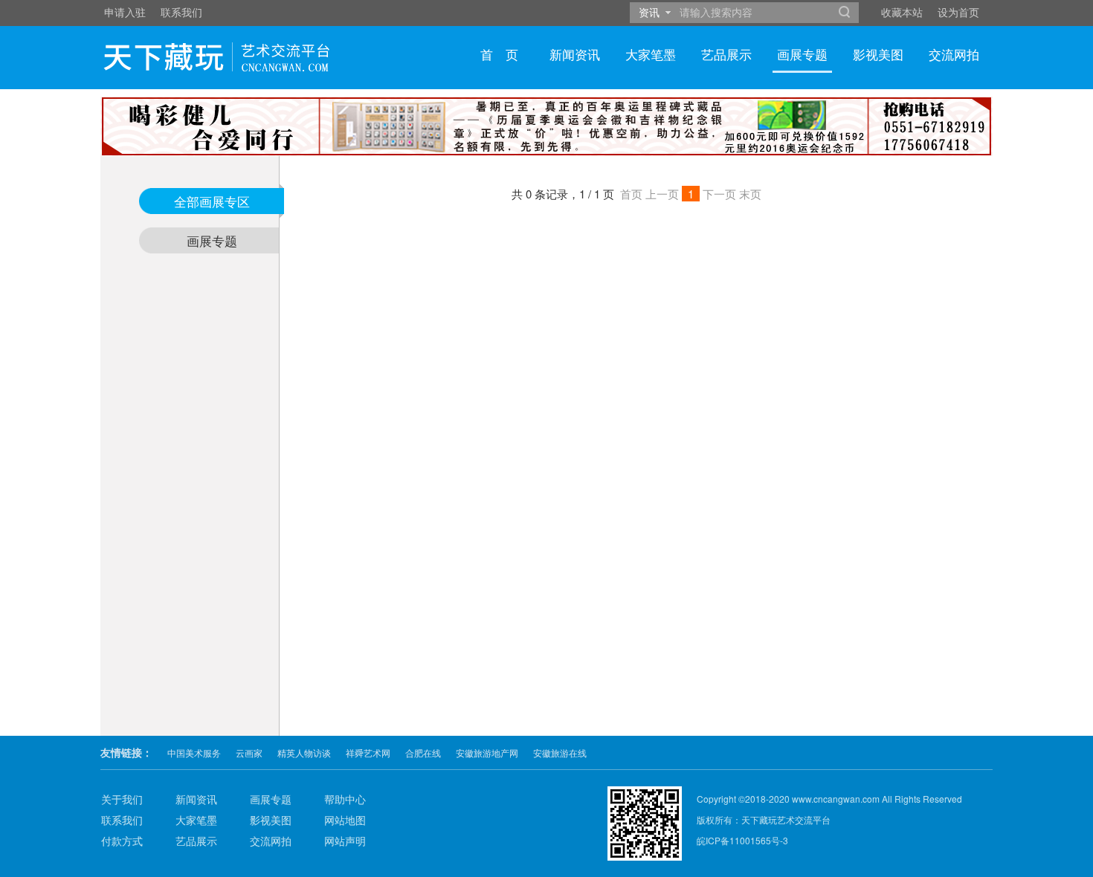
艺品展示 (726, 54)
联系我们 (181, 11)
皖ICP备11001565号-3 (742, 840)
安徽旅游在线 (560, 752)
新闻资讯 (574, 54)
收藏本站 (902, 11)
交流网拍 (954, 54)
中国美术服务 (194, 752)
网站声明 (345, 840)
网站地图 (345, 819)
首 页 (499, 54)
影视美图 (878, 54)
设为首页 (958, 11)
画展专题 (802, 54)
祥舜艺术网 (368, 752)
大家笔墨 (650, 54)
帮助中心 (345, 799)
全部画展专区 (212, 201)
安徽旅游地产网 (487, 752)
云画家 (249, 752)
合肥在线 (423, 752)
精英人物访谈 (304, 752)
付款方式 (122, 840)
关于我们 (122, 799)
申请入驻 (125, 11)
